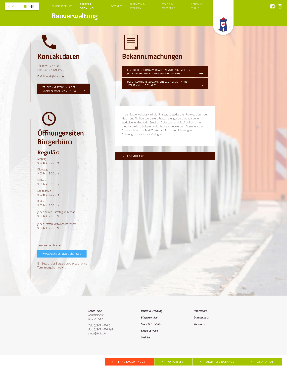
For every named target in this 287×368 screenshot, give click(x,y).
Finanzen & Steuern (137, 6)
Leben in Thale (197, 6)
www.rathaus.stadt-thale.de (62, 254)
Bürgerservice (62, 6)
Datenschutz (201, 317)
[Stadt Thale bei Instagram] (278, 6)
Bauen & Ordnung (87, 6)
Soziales (116, 6)
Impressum (200, 311)
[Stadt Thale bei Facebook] (272, 6)
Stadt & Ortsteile (168, 6)
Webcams (199, 324)
